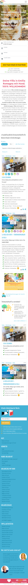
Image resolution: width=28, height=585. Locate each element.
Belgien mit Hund (5, 493)
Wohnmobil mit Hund (6, 517)
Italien (4, 141)
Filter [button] (5, 144)
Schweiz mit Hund (6, 489)
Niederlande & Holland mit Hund (8, 479)
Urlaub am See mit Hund (7, 534)
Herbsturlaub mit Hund (7, 540)
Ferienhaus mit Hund (6, 509)
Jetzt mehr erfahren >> (20, 320)
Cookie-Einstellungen (6, 465)
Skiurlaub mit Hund (6, 544)
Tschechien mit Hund (6, 495)
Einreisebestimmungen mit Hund (9, 443)
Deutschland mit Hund (6, 471)
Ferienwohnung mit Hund (7, 507)
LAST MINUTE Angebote (7, 520)
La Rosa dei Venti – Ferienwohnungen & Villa (13, 236)
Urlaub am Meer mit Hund (7, 532)
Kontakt (3, 463)
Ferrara (14, 156)
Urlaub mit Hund (4, 4)
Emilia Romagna (9, 156)
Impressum (17, 584)
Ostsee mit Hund (5, 499)
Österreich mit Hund (6, 473)
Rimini (14, 213)
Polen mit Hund (5, 487)
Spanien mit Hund (5, 483)
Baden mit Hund (5, 528)
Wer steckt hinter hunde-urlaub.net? (9, 459)
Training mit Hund (6, 538)
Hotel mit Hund (5, 513)
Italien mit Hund (5, 475)
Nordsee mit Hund (6, 501)
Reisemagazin (5, 461)
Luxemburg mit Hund (6, 497)
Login (3, 449)
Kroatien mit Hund (6, 477)
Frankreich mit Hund (6, 481)
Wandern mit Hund (6, 526)
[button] (14, 43)
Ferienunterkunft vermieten (8, 451)
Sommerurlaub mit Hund (7, 530)
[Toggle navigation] (26, 1)
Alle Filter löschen (20, 144)
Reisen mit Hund (5, 441)
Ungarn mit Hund (5, 491)
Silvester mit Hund (6, 546)
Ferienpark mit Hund (6, 515)
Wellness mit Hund (6, 536)
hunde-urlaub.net (7, 584)
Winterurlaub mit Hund (7, 542)
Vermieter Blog (5, 453)
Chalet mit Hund (5, 511)
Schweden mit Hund (6, 485)
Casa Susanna (6, 177)
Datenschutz (22, 584)
